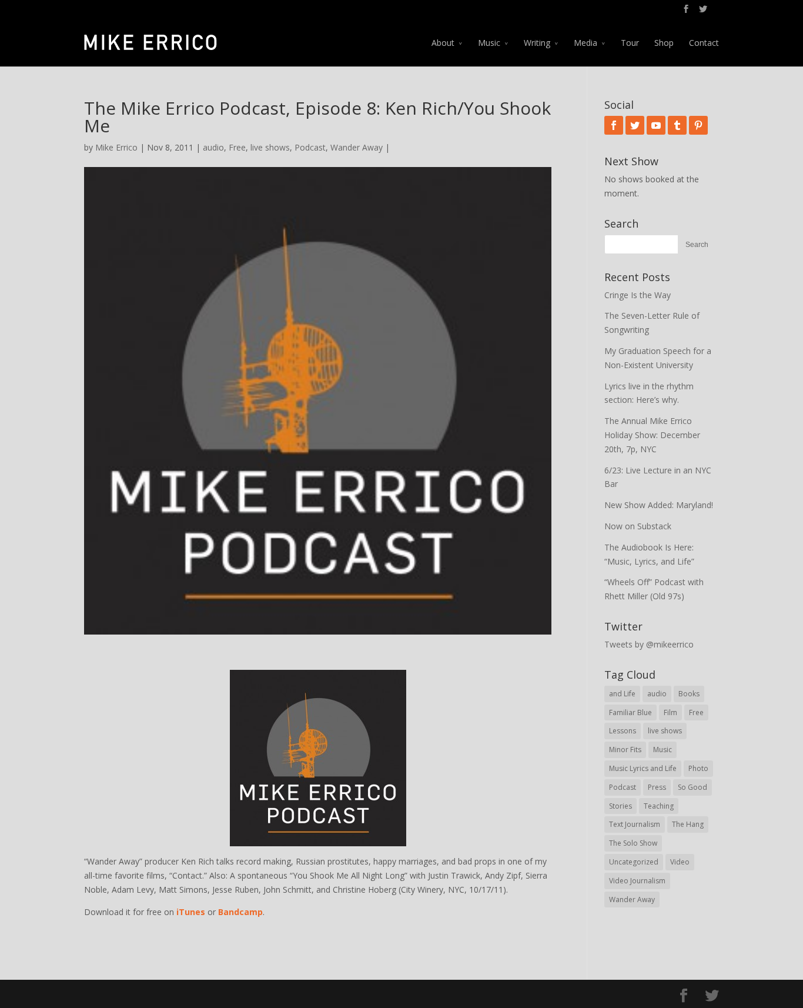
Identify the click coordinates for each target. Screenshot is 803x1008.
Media (585, 42)
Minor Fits (625, 750)
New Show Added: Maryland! (658, 504)
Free (237, 147)
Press (657, 787)
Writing (537, 42)
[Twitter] (634, 125)
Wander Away (356, 147)
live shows (270, 147)
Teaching (659, 806)
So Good (692, 787)
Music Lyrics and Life (643, 768)
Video (680, 862)
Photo (698, 768)
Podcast (310, 147)
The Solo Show (633, 843)
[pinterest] (698, 125)
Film (670, 712)
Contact (704, 42)
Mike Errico (116, 147)
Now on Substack (637, 526)
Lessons (622, 731)
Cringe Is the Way (637, 295)
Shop (664, 42)
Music (489, 42)
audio (213, 147)
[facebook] (613, 125)
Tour (630, 42)
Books (689, 694)
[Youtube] (656, 125)
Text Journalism (634, 824)
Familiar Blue (630, 712)
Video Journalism (637, 881)
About (442, 42)
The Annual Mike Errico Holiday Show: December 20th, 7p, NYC (652, 435)
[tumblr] (677, 125)
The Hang (688, 824)
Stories (620, 806)
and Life (622, 694)
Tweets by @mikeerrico (649, 644)
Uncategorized (633, 862)
